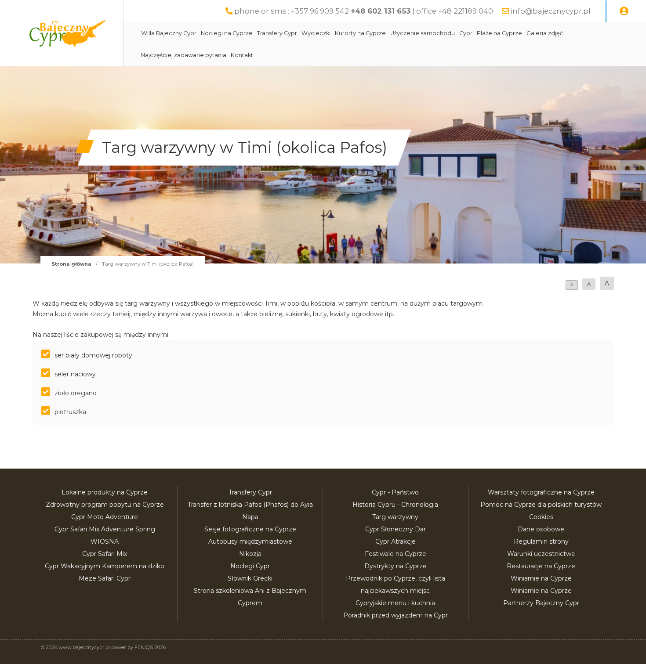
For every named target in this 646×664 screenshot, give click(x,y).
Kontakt (242, 55)
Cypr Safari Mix (104, 554)
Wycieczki (315, 33)
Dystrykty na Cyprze (395, 566)
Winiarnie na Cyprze (541, 578)
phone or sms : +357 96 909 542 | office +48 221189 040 (363, 11)
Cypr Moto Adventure (104, 517)
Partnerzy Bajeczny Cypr (541, 603)
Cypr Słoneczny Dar (395, 529)
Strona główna (71, 264)
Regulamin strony (541, 541)
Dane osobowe (541, 529)
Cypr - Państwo (395, 492)
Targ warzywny (395, 517)
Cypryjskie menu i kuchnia (395, 603)
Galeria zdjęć (544, 33)
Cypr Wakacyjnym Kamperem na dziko (104, 566)
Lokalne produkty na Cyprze (105, 492)
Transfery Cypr (277, 33)
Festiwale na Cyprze (395, 554)
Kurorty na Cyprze (360, 33)
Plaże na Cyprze (499, 33)
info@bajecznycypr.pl (551, 11)
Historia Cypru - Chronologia (395, 505)
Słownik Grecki (250, 578)
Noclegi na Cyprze (227, 33)
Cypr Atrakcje (395, 541)
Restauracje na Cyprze (541, 566)
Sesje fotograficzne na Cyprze (250, 529)
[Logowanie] (624, 11)
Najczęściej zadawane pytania (183, 55)
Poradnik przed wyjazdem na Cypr (395, 615)
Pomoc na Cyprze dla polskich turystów (541, 505)
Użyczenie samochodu (422, 33)
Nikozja (250, 554)
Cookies (541, 517)
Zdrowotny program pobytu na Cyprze (105, 505)
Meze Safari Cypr (105, 578)
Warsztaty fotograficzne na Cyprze (541, 492)
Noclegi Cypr (250, 566)
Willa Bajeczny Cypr (168, 33)
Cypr (465, 33)
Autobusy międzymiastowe (250, 541)
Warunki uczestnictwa (541, 554)
